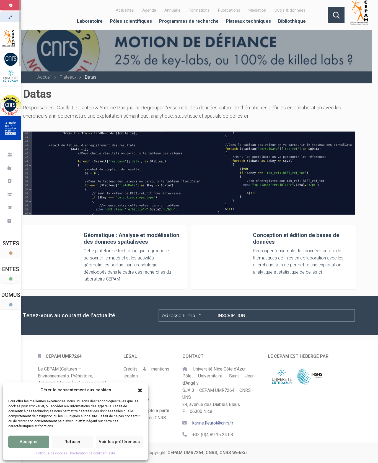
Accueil (44, 77)
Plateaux (68, 77)
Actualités (125, 10)
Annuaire (172, 10)
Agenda (149, 10)
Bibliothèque (292, 21)
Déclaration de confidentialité (92, 453)
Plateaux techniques (248, 21)
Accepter (29, 441)
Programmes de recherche (189, 21)
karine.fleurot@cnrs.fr (212, 423)
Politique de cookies (51, 453)
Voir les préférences (119, 441)
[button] (140, 390)
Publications (229, 10)
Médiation (257, 10)
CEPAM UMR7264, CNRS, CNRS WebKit (207, 452)
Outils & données (290, 10)
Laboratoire (90, 21)
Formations (199, 10)
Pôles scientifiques (131, 21)
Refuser (72, 441)
